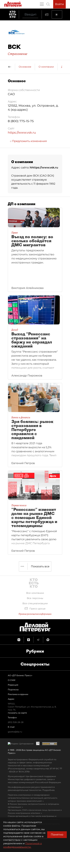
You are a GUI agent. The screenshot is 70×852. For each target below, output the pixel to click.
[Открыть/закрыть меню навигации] (42, 4)
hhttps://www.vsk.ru (44, 167)
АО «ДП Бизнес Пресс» (20, 675)
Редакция (13, 685)
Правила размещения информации (35, 614)
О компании (46, 66)
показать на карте (17, 713)
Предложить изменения (29, 141)
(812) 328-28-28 (15, 722)
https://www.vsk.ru (22, 132)
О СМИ (11, 680)
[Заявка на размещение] (57, 14)
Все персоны (35, 598)
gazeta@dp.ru (15, 731)
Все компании (35, 592)
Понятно (57, 834)
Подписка (13, 689)
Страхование (17, 53)
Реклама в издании (18, 694)
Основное (25, 66)
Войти (59, 4)
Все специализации (35, 603)
